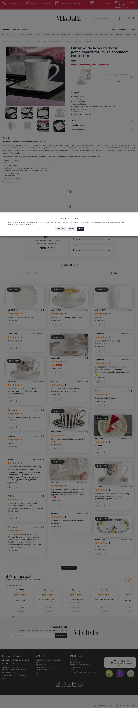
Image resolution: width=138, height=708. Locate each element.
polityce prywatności (27, 224)
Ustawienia (60, 229)
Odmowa (71, 229)
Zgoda (80, 229)
